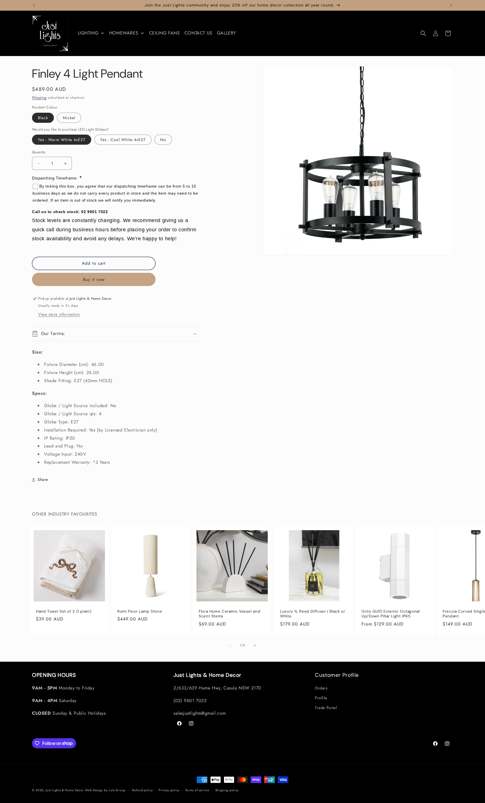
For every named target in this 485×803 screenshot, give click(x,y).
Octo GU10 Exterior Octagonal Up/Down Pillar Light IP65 (391, 614)
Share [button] (43, 480)
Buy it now (94, 279)
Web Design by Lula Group (105, 790)
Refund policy (142, 790)
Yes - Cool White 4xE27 (123, 140)
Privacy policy (169, 790)
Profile (321, 698)
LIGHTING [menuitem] (88, 33)
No (163, 140)
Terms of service (197, 790)
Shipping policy (227, 790)
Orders (321, 688)
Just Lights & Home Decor (65, 790)
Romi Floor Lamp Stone (139, 611)
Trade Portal (326, 708)
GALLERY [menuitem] (226, 33)
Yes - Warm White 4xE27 (61, 140)
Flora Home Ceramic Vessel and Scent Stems (229, 614)
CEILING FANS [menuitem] (164, 33)
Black (43, 118)
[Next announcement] (451, 5)
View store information (59, 314)
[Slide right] (255, 645)
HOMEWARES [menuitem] (123, 33)
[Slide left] (230, 645)
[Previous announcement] (34, 5)
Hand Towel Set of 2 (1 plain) (63, 611)
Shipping (39, 97)
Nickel (69, 118)
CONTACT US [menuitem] (198, 33)
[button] (423, 33)
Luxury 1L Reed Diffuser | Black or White (312, 614)
